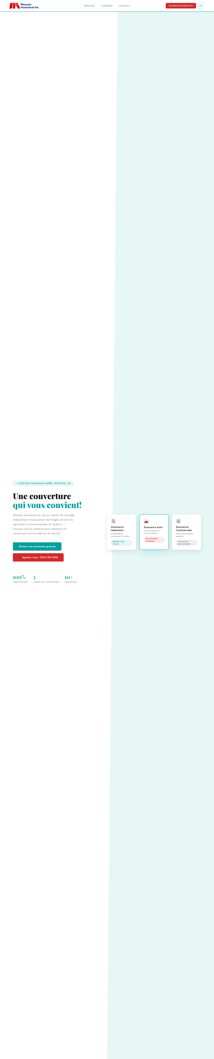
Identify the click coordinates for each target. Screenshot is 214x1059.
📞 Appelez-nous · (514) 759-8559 (38, 557)
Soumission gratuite (181, 5)
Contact (124, 5)
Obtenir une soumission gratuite (37, 546)
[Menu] (200, 6)
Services (89, 5)
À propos (107, 5)
